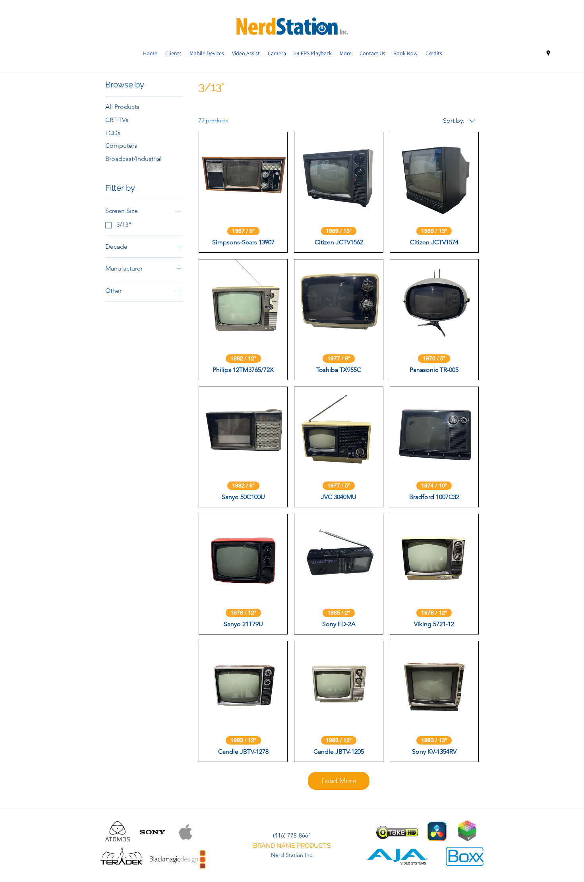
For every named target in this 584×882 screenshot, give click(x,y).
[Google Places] (548, 53)
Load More (338, 780)
